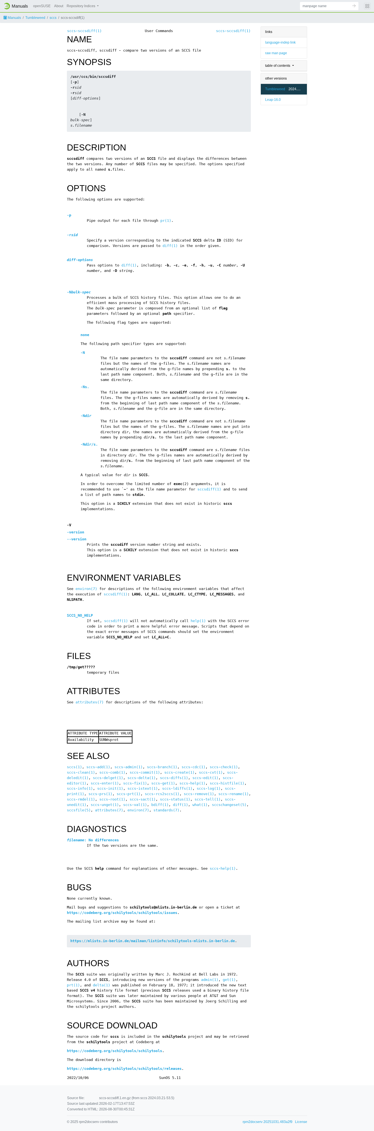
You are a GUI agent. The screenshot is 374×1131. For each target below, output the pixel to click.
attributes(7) (90, 702)
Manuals (14, 18)
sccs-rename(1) (233, 794)
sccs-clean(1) (81, 772)
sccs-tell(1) (208, 799)
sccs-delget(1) (108, 778)
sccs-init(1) (110, 788)
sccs (53, 18)
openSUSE (42, 6)
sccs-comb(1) (112, 772)
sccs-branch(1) (162, 767)
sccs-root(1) (112, 799)
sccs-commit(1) (145, 772)
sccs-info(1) (80, 788)
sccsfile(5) (79, 810)
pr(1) (165, 221)
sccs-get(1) (163, 783)
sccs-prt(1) (128, 794)
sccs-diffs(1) (174, 778)
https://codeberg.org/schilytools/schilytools (114, 1051)
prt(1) (73, 985)
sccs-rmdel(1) (81, 799)
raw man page (276, 53)
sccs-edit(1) (205, 778)
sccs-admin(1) (128, 767)
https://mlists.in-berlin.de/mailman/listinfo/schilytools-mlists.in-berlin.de (152, 941)
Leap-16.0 (273, 99)
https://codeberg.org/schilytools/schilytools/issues (122, 913)
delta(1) (101, 985)
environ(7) (86, 589)
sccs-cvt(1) (211, 772)
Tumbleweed (35, 18)
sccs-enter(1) (105, 783)
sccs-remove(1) (199, 794)
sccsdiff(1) (209, 489)
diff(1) (170, 246)
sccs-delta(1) (141, 778)
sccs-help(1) (192, 783)
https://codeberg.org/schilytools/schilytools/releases (124, 1069)
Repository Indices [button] (81, 6)
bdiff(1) (160, 805)
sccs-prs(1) (100, 794)
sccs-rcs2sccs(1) (162, 794)
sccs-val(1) (135, 805)
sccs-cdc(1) (193, 767)
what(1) (200, 805)
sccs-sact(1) (143, 799)
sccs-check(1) (224, 767)
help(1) (198, 621)
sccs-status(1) (175, 799)
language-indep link (280, 42)
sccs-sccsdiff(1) (84, 31)
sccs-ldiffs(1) (177, 788)
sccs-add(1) (98, 767)
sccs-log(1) (209, 788)
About (58, 6)
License (301, 1122)
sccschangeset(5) (229, 805)
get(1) (229, 980)
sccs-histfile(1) (227, 783)
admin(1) (209, 980)
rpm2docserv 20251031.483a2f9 (267, 1122)
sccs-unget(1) (105, 805)
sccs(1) (74, 767)
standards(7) (166, 810)
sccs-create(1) (179, 772)
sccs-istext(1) (142, 788)
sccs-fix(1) (135, 783)
